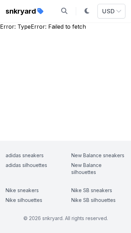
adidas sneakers (25, 155)
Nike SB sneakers (91, 190)
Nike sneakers (22, 190)
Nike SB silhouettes (93, 200)
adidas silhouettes (26, 165)
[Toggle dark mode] (87, 11)
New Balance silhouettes (86, 168)
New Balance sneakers (97, 155)
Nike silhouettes (24, 200)
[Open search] (64, 11)
